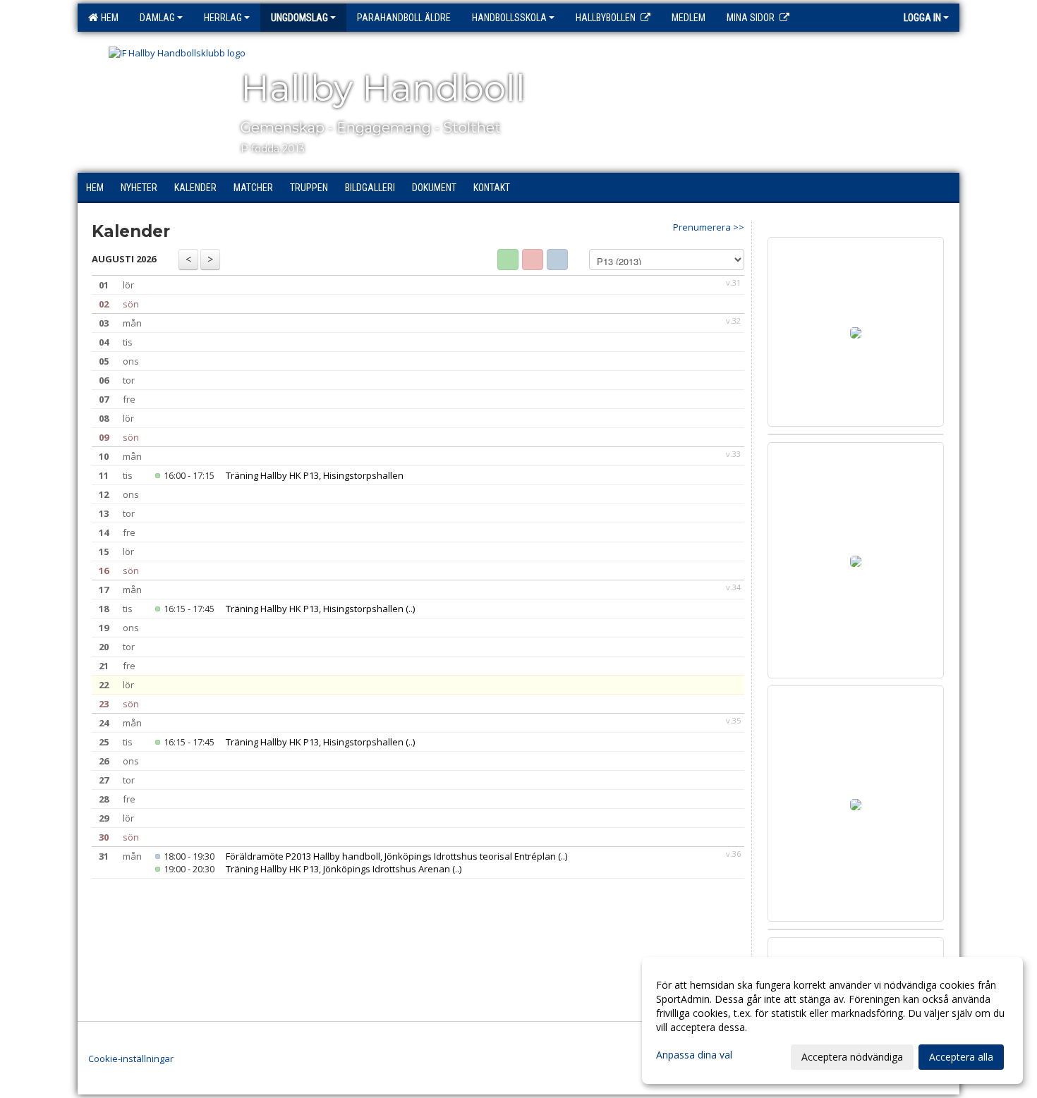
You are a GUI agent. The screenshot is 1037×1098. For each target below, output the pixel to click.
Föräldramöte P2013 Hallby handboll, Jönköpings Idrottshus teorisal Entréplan (391, 856)
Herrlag (223, 17)
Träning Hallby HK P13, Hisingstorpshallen (315, 475)
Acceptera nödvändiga (852, 1056)
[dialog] (832, 1020)
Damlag (157, 17)
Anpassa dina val (694, 1055)
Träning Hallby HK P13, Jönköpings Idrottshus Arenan (338, 868)
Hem (108, 17)
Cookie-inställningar (131, 1058)
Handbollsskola (509, 17)
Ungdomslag (299, 17)
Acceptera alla (961, 1056)
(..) (410, 608)
